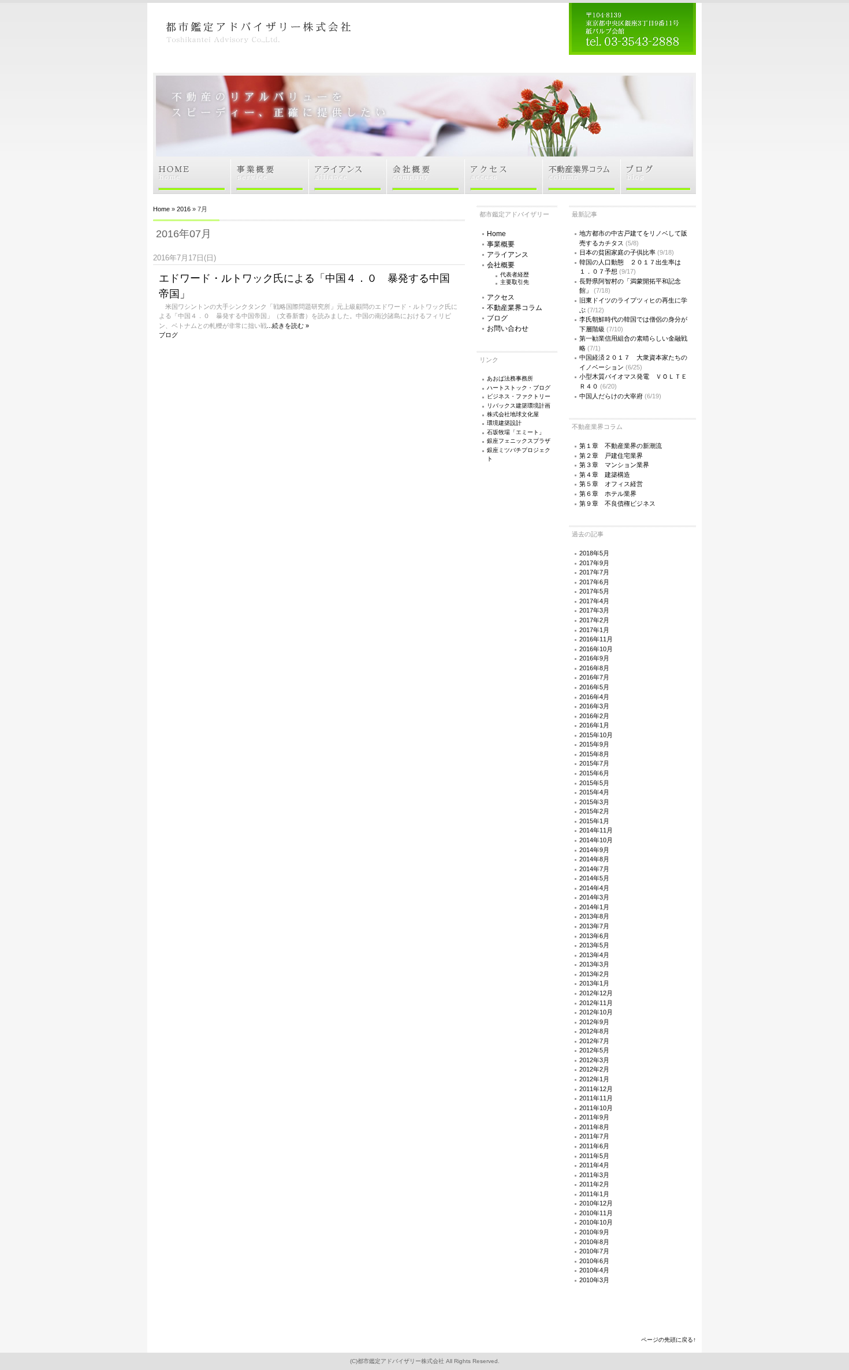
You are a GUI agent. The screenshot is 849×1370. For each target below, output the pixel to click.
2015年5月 (594, 782)
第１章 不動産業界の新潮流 (620, 445)
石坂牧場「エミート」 (516, 432)
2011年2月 (594, 1184)
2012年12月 (596, 993)
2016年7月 (594, 677)
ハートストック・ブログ (518, 388)
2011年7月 (594, 1136)
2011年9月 (594, 1117)
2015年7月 (594, 763)
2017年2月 (594, 620)
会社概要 (501, 265)
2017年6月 (594, 581)
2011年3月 (594, 1174)
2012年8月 (594, 1031)
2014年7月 (594, 868)
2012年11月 (596, 1002)
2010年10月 (596, 1222)
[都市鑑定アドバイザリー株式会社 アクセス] (504, 190)
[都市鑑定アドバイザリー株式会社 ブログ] (658, 190)
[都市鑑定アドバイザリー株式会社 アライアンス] (348, 190)
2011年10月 (596, 1107)
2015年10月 (596, 734)
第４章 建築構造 (604, 474)
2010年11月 (596, 1213)
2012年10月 (596, 1012)
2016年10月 (596, 648)
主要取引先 (514, 282)
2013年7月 (594, 926)
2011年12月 (596, 1088)
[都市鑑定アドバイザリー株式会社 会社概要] (426, 190)
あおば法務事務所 (510, 378)
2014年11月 (596, 830)
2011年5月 (594, 1155)
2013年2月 (594, 973)
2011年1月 (594, 1193)
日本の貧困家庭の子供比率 (617, 252)
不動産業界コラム (514, 308)
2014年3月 (594, 897)
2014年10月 (596, 840)
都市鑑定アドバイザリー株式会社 (401, 1361)
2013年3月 (594, 964)
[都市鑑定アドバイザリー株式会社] (257, 51)
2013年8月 (594, 916)
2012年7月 (594, 1040)
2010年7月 (594, 1251)
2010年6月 (594, 1260)
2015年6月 (594, 773)
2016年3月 (594, 706)
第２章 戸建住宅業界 (611, 455)
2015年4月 (594, 792)
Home (161, 209)
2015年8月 (594, 754)
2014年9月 (594, 849)
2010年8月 (594, 1241)
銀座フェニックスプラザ (518, 441)
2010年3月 (594, 1279)
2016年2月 (594, 715)
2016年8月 (594, 668)
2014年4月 (594, 887)
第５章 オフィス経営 (611, 483)
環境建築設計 (504, 423)
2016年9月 (594, 658)
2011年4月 (594, 1165)
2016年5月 (594, 687)
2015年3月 (594, 801)
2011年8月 (594, 1126)
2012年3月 (594, 1060)
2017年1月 (594, 629)
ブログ (168, 334)
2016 (184, 209)
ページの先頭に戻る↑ (668, 1340)
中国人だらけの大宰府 (611, 396)
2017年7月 (594, 572)
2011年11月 (596, 1098)
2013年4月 (594, 954)
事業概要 (501, 244)
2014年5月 (594, 878)
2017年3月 (594, 610)
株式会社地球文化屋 (513, 414)
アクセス (501, 297)
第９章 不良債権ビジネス (617, 503)
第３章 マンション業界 (614, 464)
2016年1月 (594, 725)
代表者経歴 (514, 274)
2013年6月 (594, 935)
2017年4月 (594, 601)
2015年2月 (594, 811)
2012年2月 (594, 1069)
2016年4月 (594, 696)
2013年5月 (594, 945)
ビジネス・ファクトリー (518, 396)
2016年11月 (596, 639)
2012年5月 (594, 1050)
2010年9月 (594, 1232)
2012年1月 (594, 1079)
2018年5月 (594, 553)
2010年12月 (596, 1203)
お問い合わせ (507, 328)
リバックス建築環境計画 (518, 405)
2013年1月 (594, 983)
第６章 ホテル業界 (607, 493)
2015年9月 (594, 744)
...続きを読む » (288, 325)
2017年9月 (594, 562)
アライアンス (507, 255)
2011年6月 (594, 1146)
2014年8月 (594, 859)
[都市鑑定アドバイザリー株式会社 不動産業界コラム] (582, 190)
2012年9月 (594, 1021)
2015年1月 (594, 820)
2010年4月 (594, 1270)
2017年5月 (594, 591)
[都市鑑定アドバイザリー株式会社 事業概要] (270, 190)
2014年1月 (594, 907)
